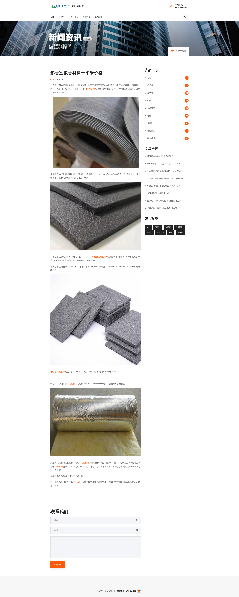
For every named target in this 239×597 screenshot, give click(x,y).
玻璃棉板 (86, 463)
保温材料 (160, 233)
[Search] (185, 17)
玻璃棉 (73, 384)
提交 (56, 565)
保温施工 (167, 131)
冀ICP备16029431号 (127, 591)
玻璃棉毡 (60, 466)
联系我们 (98, 17)
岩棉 (167, 78)
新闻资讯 (74, 17)
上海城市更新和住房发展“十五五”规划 (164, 171)
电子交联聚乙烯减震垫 (98, 257)
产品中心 (62, 17)
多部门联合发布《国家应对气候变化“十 (164, 208)
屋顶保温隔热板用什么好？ (159, 193)
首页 (52, 17)
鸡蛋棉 (77, 482)
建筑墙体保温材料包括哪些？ (160, 156)
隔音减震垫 (167, 138)
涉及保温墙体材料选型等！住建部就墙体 (165, 178)
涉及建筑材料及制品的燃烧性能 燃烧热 (164, 201)
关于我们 (86, 17)
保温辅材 (167, 108)
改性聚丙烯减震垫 (58, 372)
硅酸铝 (167, 100)
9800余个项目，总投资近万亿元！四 (163, 163)
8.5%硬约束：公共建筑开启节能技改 (163, 186)
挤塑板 (167, 85)
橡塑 (167, 115)
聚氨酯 (167, 123)
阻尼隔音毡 (91, 89)
